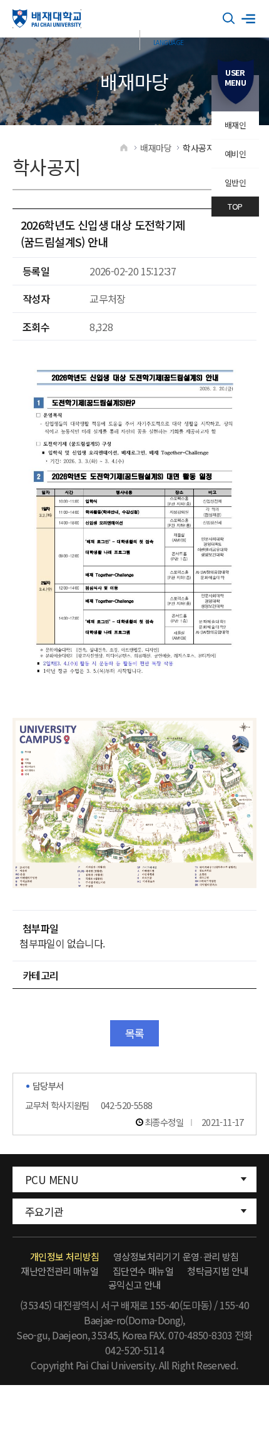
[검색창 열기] (229, 19)
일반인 (235, 182)
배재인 (235, 125)
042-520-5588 (127, 1105)
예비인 (235, 154)
